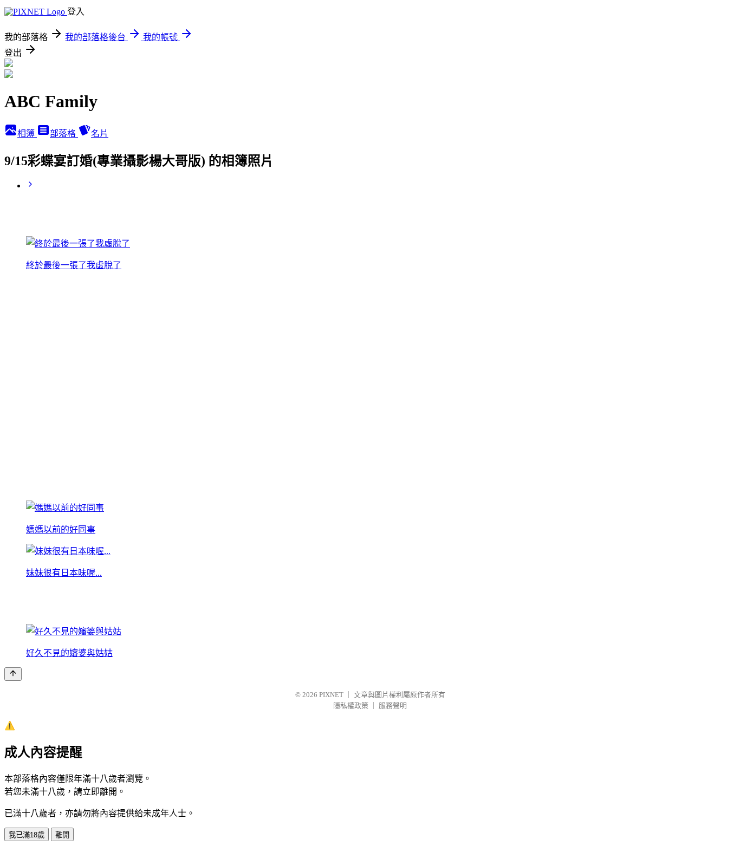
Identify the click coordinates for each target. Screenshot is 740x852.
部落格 (64, 133)
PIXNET (331, 695)
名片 (99, 133)
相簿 (27, 133)
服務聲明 (393, 705)
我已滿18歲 (26, 835)
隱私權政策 (350, 705)
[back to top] (13, 674)
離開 (62, 835)
